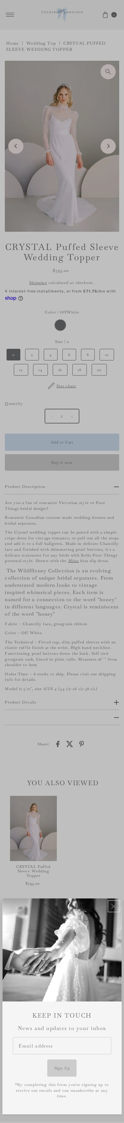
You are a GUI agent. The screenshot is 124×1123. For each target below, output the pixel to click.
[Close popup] (114, 906)
